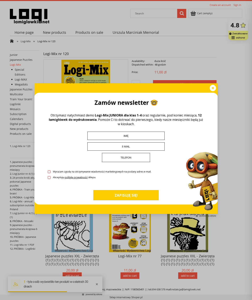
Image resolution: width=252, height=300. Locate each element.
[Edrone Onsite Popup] (126, 150)
